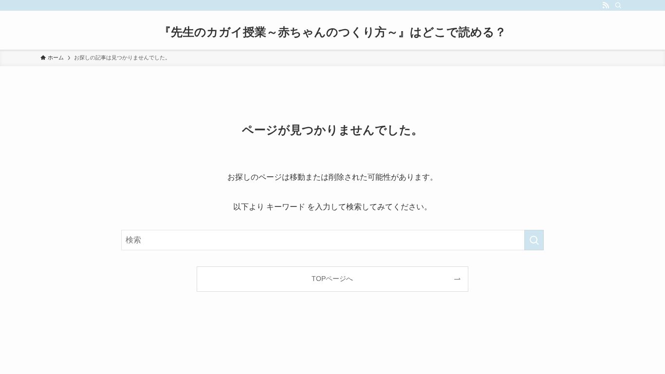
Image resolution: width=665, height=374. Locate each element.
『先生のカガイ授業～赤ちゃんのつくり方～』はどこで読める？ (332, 32)
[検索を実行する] (534, 240)
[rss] (605, 5)
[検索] (618, 5)
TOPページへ (332, 278)
